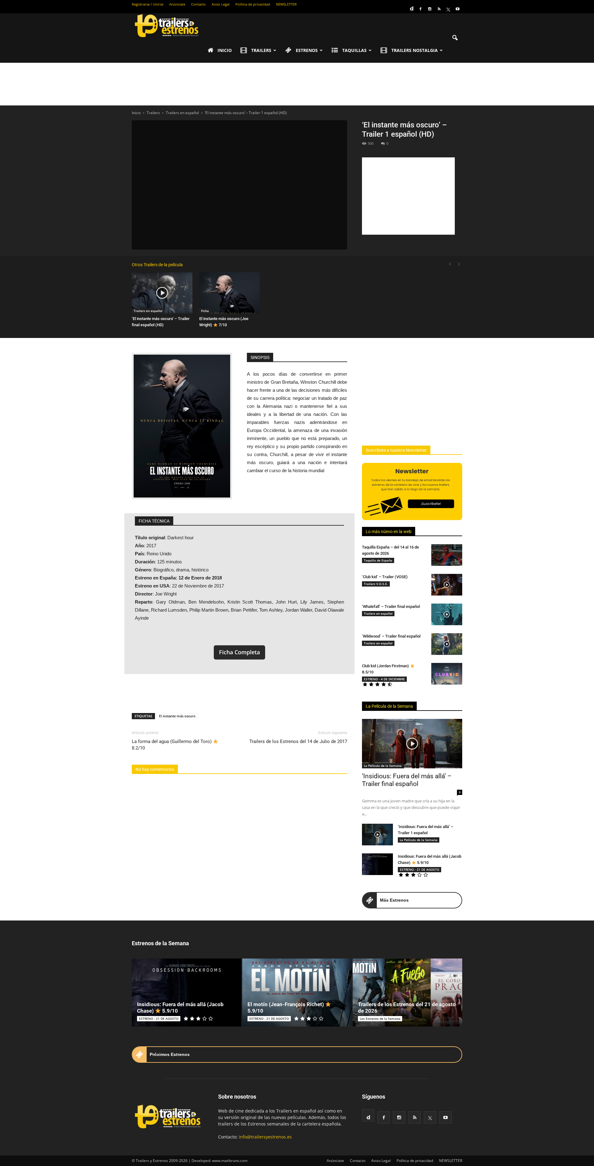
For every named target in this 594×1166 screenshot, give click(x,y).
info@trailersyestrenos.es (265, 1137)
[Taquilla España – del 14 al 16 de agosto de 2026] (446, 555)
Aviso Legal (221, 4)
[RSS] (439, 9)
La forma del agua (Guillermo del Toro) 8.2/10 (172, 745)
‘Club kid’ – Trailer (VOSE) (385, 576)
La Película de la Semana (389, 706)
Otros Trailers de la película (157, 264)
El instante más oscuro (177, 716)
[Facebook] (420, 9)
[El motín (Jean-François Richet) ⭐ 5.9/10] (297, 993)
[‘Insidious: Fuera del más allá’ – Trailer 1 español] (377, 834)
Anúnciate (177, 4)
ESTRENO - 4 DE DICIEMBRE (384, 679)
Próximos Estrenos (170, 1054)
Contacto (198, 4)
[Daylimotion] (411, 6)
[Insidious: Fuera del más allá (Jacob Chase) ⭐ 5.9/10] (377, 864)
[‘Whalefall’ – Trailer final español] (446, 614)
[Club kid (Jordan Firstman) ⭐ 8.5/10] (446, 674)
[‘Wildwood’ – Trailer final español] (446, 644)
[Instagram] (429, 9)
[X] (448, 9)
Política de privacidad (252, 4)
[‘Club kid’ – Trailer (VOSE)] (446, 585)
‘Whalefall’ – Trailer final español (391, 606)
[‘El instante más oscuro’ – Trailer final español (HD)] (162, 293)
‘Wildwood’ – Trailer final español (391, 636)
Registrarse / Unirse (147, 4)
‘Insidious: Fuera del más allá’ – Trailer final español (407, 780)
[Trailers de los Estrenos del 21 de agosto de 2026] (407, 993)
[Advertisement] (297, 84)
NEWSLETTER (286, 4)
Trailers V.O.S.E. (376, 584)
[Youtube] (457, 9)
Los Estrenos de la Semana (380, 1018)
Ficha (205, 311)
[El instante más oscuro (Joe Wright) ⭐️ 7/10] (229, 293)
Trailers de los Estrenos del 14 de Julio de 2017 (298, 741)
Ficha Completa (239, 652)
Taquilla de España (378, 560)
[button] (454, 38)
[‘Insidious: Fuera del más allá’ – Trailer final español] (412, 743)
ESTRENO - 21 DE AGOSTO (419, 869)
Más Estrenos (394, 900)
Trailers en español (148, 311)
